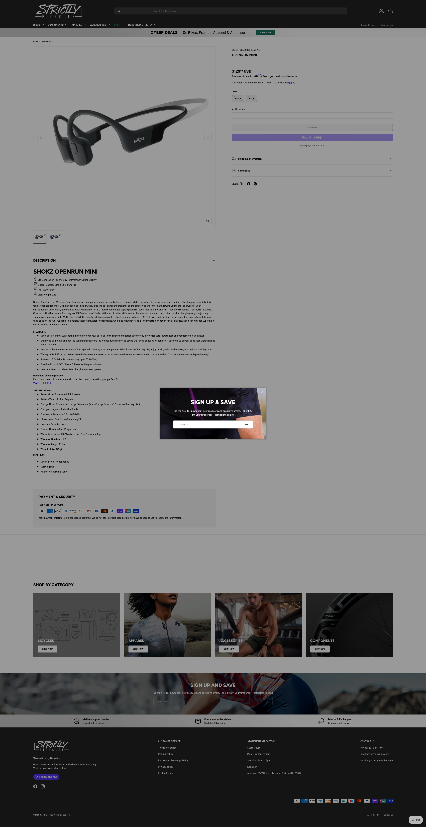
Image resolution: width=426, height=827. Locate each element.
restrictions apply (223, 414)
